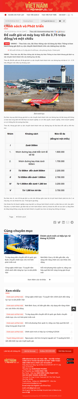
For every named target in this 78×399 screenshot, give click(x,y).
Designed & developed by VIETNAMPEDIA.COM (37, 396)
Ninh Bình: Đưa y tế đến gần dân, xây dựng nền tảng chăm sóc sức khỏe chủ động (56, 259)
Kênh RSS (25, 392)
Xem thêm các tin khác (37, 280)
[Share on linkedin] (63, 222)
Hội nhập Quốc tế (65, 15)
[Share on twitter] (59, 222)
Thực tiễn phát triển (49, 15)
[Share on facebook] (55, 222)
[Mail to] (68, 222)
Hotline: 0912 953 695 (47, 351)
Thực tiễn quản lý (33, 15)
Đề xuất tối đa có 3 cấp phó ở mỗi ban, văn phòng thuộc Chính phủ (35, 50)
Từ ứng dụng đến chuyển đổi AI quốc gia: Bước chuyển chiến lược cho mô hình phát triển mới (21, 259)
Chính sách (21, 217)
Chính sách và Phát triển (24, 26)
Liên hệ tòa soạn (29, 351)
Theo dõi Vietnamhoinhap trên (42, 32)
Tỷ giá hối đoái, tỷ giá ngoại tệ (48, 22)
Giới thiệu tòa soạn (64, 351)
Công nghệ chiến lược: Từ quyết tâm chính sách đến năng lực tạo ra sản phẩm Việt (21, 270)
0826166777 (44, 381)
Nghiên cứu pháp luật (16, 15)
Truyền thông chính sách (14, 338)
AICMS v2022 (57, 396)
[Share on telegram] (72, 222)
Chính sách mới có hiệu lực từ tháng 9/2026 (55, 237)
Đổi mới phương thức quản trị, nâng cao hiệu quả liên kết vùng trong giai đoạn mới (56, 270)
